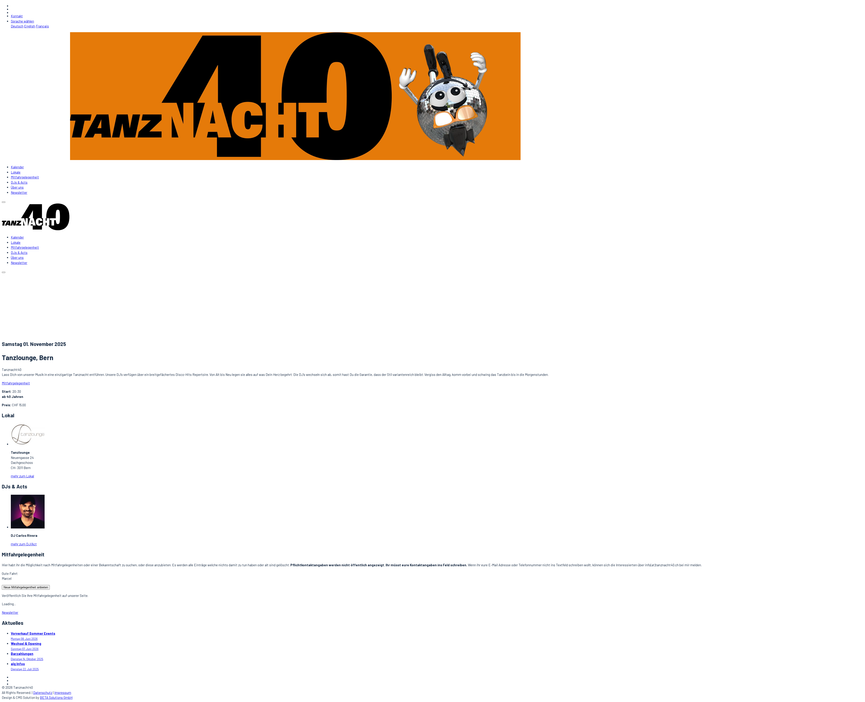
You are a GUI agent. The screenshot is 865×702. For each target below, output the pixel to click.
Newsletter (19, 192)
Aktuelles (17, 310)
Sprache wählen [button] (22, 21)
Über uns (17, 187)
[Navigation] (3, 202)
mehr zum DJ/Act (24, 544)
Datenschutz (42, 693)
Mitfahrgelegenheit (25, 177)
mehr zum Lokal (22, 476)
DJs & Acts (19, 182)
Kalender (17, 167)
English (29, 26)
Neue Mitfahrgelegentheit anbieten (26, 587)
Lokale (15, 172)
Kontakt (17, 16)
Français (42, 26)
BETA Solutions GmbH (56, 697)
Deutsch (17, 26)
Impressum (62, 693)
